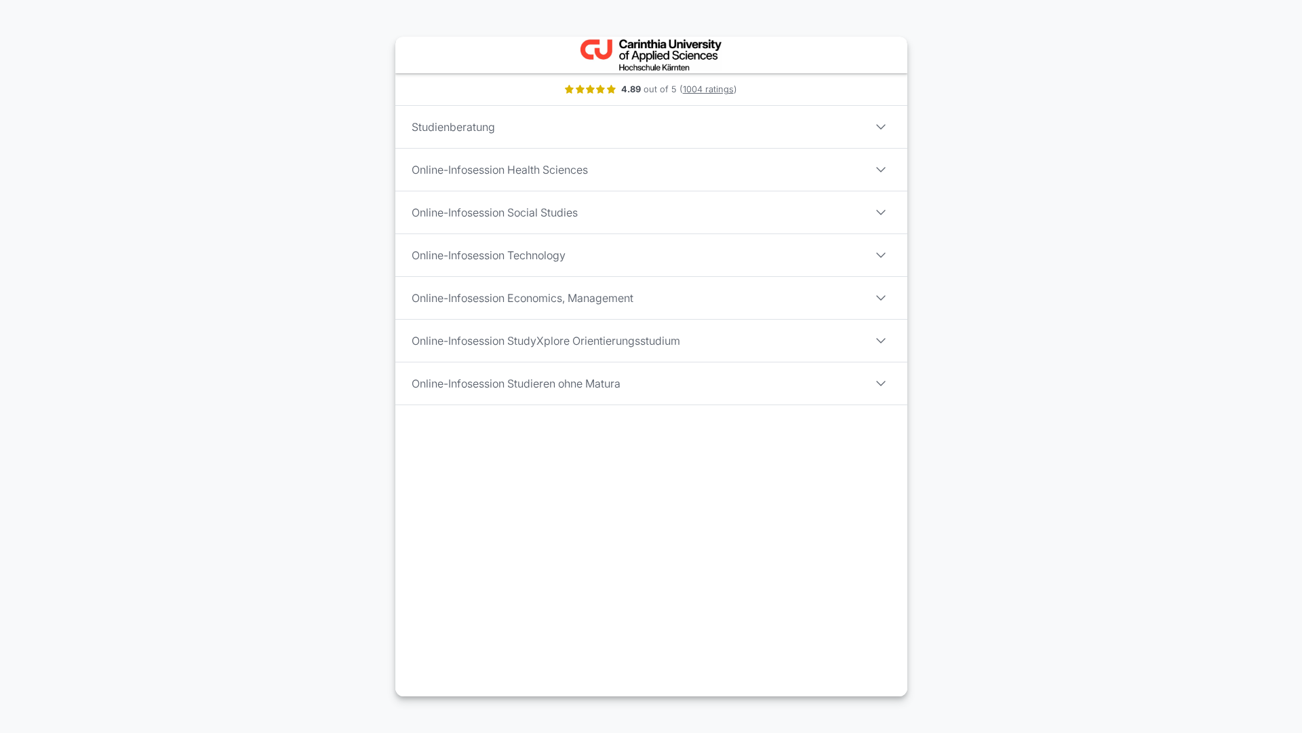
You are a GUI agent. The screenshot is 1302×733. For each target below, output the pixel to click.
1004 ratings (708, 89)
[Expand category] (881, 127)
